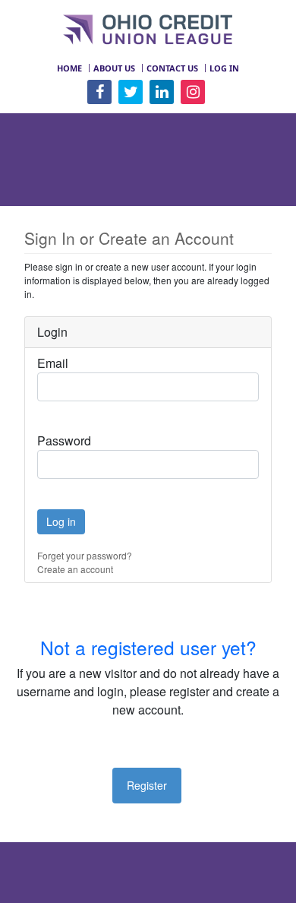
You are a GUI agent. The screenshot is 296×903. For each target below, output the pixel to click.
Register (147, 785)
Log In (224, 68)
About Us (114, 68)
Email (52, 363)
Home (69, 68)
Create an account (75, 568)
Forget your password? (84, 555)
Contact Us (172, 68)
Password (64, 440)
